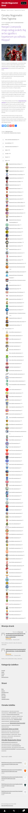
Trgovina (3, 697)
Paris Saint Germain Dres (15, 744)
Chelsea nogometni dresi (5, 712)
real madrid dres (3, 750)
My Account (4, 811)
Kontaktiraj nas (4, 692)
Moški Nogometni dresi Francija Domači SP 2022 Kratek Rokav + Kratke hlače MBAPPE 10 (16, 651)
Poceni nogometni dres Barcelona (6, 745)
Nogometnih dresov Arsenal (5, 732)
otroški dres (19, 734)
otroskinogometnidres (18, 22)
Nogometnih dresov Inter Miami (14, 732)
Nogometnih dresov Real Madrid (6, 734)
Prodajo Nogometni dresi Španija (21, 749)
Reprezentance (4, 677)
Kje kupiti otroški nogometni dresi (6, 716)
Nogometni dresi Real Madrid (16, 725)
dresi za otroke (12, 712)
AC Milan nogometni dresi (5, 711)
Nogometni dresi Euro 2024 (5, 723)
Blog (2, 689)
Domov (4, 10)
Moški (2, 672)
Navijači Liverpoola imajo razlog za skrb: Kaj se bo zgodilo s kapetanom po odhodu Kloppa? (13, 33)
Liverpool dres (4, 68)
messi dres (20, 717)
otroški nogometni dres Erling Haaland (7, 737)
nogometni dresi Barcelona (5, 721)
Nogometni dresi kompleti (17, 723)
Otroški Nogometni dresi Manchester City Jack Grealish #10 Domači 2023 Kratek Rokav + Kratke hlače (15, 635)
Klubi (2, 675)
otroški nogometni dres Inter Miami (6, 744)
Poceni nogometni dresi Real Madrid (8, 749)
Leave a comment (5, 24)
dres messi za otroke (19, 712)
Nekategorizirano (9, 131)
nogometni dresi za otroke (9, 729)
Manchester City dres (20, 716)
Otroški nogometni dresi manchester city (9, 742)
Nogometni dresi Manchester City (6, 725)
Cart (21, 810)
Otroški (3, 670)
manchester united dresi (14, 717)
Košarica (3, 694)
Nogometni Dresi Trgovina (15, 132)
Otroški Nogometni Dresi (9, 4)
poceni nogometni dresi (16, 745)
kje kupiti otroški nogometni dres (12, 714)
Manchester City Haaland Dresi (5, 717)
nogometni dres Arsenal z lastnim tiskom (7, 719)
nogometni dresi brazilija (14, 721)
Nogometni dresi (18, 719)
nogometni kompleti (14, 734)
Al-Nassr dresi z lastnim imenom (14, 711)
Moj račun (3, 695)
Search (14, 811)
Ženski (2, 674)
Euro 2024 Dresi (3, 714)
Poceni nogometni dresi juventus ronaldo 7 (18, 747)
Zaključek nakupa (5, 699)
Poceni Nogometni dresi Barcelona (6, 747)
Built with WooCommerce (7, 805)
